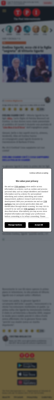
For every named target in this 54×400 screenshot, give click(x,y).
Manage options (15, 225)
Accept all (39, 225)
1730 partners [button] (19, 187)
